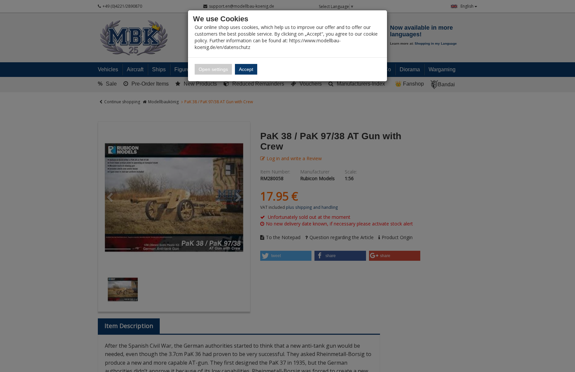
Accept (246, 69)
